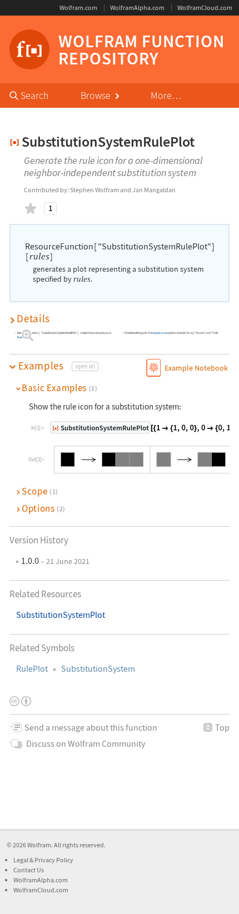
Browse (97, 95)
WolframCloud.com (204, 7)
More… (166, 95)
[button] (119, 319)
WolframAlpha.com (137, 7)
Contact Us (28, 870)
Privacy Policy (53, 860)
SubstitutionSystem (98, 668)
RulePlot (32, 668)
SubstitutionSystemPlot (60, 615)
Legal (21, 860)
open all (85, 366)
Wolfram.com (78, 7)
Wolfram (39, 845)
